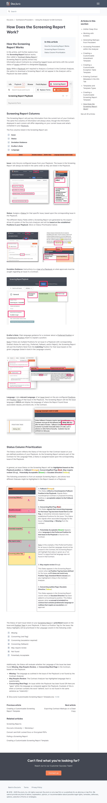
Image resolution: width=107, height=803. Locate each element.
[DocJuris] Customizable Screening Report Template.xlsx (31, 697)
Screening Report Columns (55, 49)
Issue (42, 397)
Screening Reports (14, 724)
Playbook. (25, 126)
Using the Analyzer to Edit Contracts (48, 20)
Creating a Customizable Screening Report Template (27, 740)
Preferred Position (64, 335)
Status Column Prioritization (55, 52)
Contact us (53, 773)
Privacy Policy (37, 787)
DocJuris (10, 20)
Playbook (42, 64)
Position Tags (15, 400)
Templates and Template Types (89, 87)
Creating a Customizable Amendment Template (88, 57)
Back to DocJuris (14, 787)
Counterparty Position (15, 338)
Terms (26, 787)
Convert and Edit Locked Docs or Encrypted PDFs (27, 732)
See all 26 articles (88, 114)
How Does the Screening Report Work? (90, 106)
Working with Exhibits (88, 34)
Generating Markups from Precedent (91, 41)
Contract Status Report (27, 57)
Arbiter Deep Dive (90, 29)
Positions (71, 397)
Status (23, 213)
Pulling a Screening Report (17, 736)
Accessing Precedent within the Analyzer (91, 48)
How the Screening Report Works (57, 46)
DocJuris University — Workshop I (20, 728)
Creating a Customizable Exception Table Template (89, 68)
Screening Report (45, 623)
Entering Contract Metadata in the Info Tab (91, 79)
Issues (16, 64)
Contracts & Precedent (24, 20)
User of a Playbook (44, 269)
